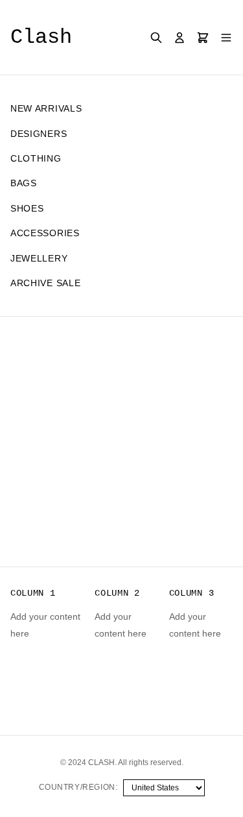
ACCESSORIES (45, 233)
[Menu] (226, 37)
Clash (41, 37)
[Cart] (202, 37)
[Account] (179, 37)
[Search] (156, 37)
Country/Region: (78, 787)
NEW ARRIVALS (46, 108)
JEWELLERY (38, 258)
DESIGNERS (38, 133)
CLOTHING (36, 158)
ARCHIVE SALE (45, 283)
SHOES (27, 208)
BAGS (23, 183)
